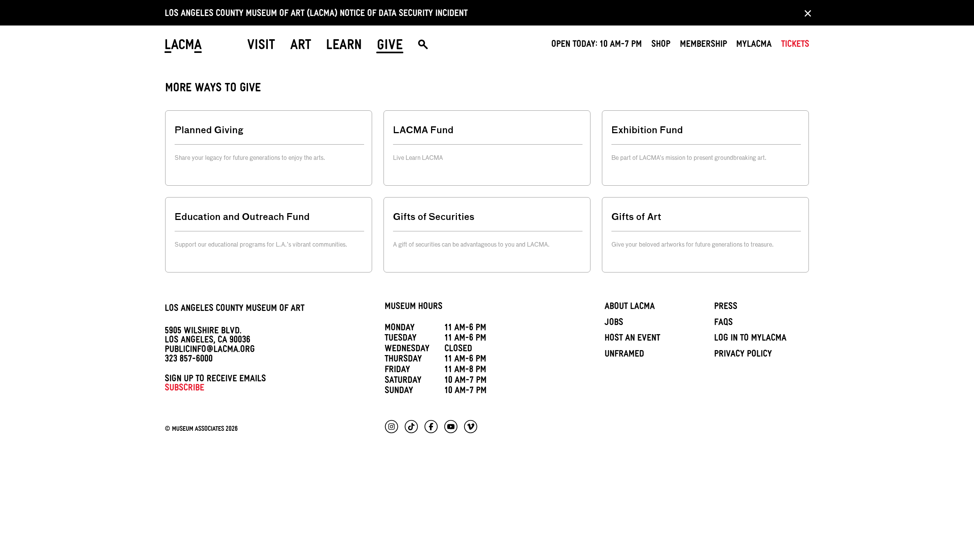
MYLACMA (754, 45)
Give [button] (390, 47)
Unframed (624, 355)
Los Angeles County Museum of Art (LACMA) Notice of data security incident (316, 14)
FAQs (723, 323)
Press (725, 307)
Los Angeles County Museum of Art (234, 309)
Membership (703, 45)
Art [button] (300, 47)
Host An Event (632, 339)
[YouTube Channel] (451, 426)
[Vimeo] (470, 426)
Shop (660, 45)
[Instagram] (391, 426)
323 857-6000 (189, 360)
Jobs (614, 323)
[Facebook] (431, 426)
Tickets (795, 45)
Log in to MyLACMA (750, 339)
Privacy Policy (743, 355)
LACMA (183, 47)
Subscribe (184, 389)
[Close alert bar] (805, 13)
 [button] (423, 47)
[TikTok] (411, 426)
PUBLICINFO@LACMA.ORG (210, 350)
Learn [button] (344, 47)
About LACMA (630, 307)
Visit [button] (261, 47)
